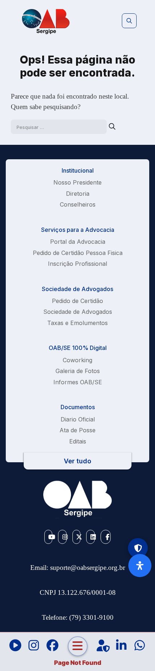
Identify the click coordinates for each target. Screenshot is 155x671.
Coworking (77, 360)
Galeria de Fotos (78, 371)
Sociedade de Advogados (77, 311)
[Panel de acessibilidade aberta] (139, 565)
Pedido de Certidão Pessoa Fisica (78, 252)
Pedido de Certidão (77, 300)
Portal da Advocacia (77, 241)
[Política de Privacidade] (138, 548)
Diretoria (77, 193)
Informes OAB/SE (77, 382)
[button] (129, 21)
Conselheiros (78, 204)
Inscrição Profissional (77, 263)
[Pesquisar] (112, 126)
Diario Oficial (78, 419)
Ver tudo (77, 461)
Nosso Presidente (77, 182)
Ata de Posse (77, 430)
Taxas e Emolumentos (77, 322)
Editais (77, 441)
